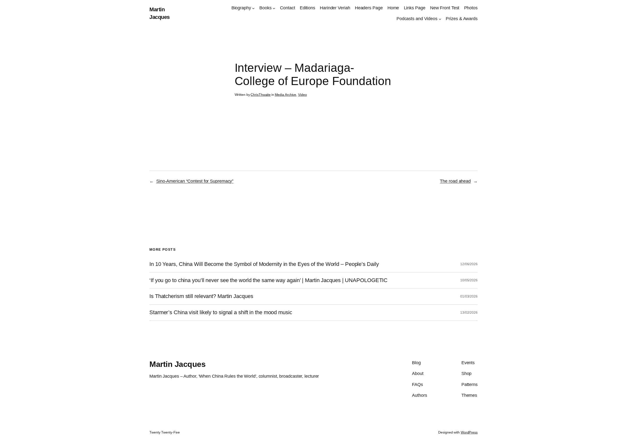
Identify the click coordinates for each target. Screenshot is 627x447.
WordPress (469, 432)
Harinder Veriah (335, 7)
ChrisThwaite (261, 95)
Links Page (414, 7)
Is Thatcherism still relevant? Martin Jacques (201, 296)
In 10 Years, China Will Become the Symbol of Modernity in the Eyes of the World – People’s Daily (264, 264)
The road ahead (455, 181)
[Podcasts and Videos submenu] (440, 19)
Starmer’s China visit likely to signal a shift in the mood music (220, 312)
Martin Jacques (177, 364)
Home (393, 7)
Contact (287, 7)
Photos (471, 7)
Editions (307, 7)
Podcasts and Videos (417, 18)
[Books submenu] (274, 8)
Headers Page (369, 7)
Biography (241, 7)
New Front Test (444, 7)
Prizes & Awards (462, 18)
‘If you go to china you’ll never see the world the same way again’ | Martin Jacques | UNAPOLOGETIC (268, 280)
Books (265, 7)
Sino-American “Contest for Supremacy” (194, 181)
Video (302, 95)
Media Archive (285, 95)
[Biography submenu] (253, 8)
